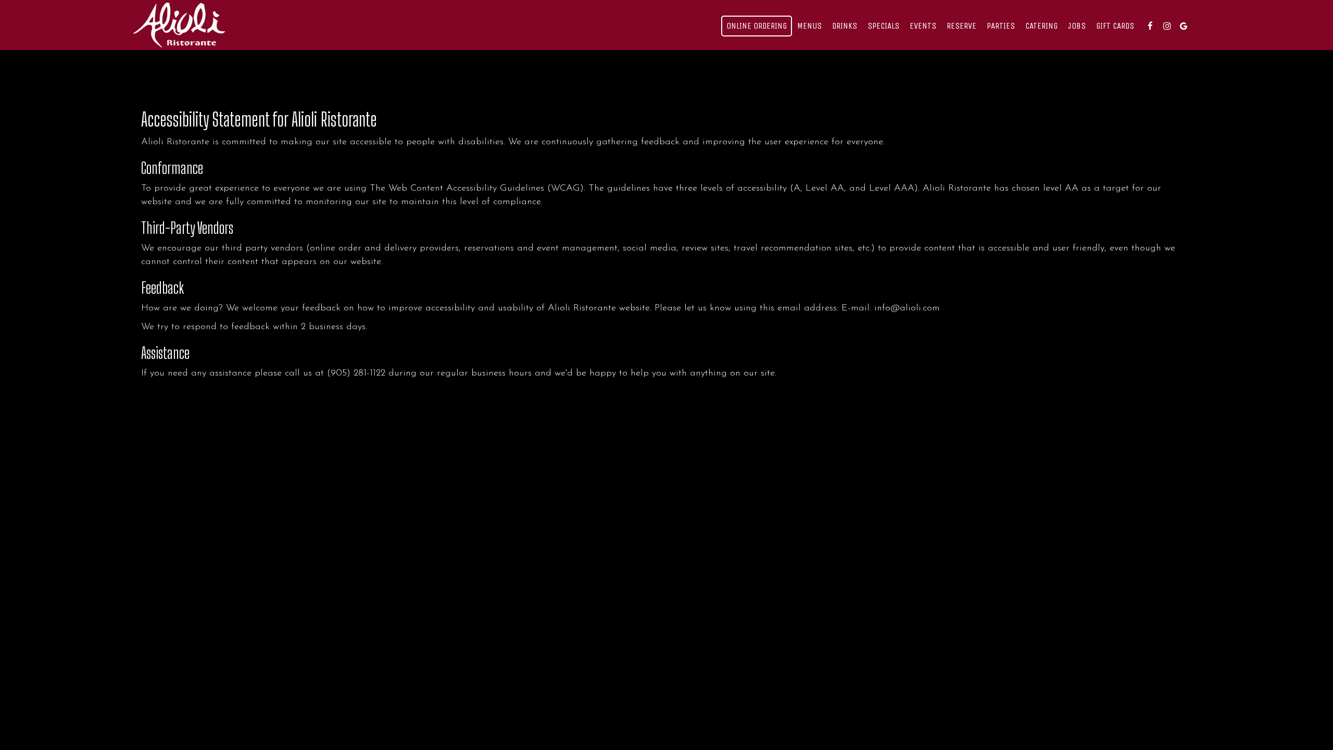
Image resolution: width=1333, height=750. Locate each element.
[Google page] (1183, 26)
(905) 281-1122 (356, 373)
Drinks (844, 26)
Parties (1001, 26)
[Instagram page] (1167, 26)
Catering (1041, 26)
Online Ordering (756, 26)
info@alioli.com (907, 308)
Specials (883, 26)
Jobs (1077, 26)
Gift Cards (1115, 26)
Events (923, 26)
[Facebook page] (1150, 26)
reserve (961, 26)
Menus (809, 26)
